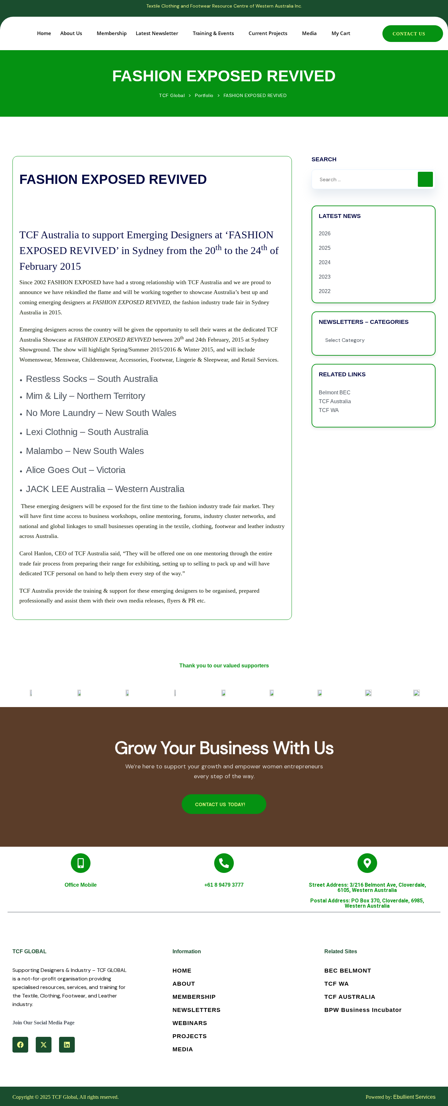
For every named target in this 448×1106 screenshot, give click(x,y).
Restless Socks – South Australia (92, 379)
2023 (325, 277)
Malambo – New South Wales (85, 451)
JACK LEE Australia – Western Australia (106, 489)
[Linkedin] (67, 1045)
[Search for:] (374, 179)
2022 (325, 291)
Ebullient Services (414, 1097)
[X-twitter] (43, 1045)
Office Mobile (81, 885)
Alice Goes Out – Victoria (76, 470)
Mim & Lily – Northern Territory (87, 396)
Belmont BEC (335, 392)
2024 (325, 262)
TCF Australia (335, 401)
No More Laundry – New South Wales (102, 413)
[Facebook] (20, 1045)
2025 (325, 248)
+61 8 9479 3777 (224, 885)
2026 (325, 233)
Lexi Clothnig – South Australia (87, 432)
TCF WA (329, 410)
